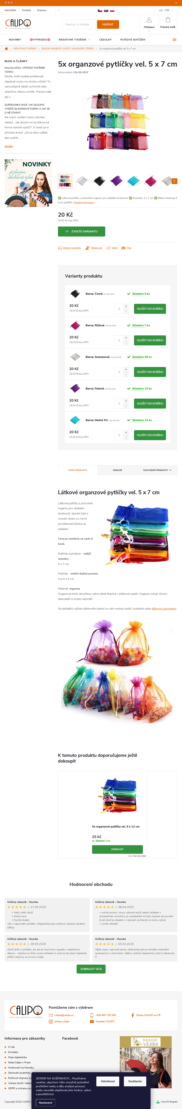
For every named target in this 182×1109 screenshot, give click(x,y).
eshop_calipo (61, 1021)
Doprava (41, 10)
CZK (167, 10)
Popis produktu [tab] (77, 470)
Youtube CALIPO (104, 1021)
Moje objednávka (17, 1057)
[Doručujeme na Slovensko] (106, 10)
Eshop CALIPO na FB (148, 1015)
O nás (11, 1047)
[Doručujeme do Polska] (112, 10)
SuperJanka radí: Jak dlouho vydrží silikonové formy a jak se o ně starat (27, 108)
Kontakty (26, 10)
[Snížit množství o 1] (126, 311)
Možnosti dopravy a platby (23, 1078)
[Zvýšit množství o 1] (126, 306)
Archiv (9, 146)
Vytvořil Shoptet (169, 1101)
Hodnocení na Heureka (21, 1067)
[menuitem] (15, 39)
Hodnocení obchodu (91, 884)
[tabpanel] (117, 814)
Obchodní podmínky (19, 1073)
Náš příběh (10, 10)
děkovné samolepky (163, 609)
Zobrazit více (91, 969)
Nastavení (45, 1103)
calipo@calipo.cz (64, 1015)
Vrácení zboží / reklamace (22, 1083)
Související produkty (155, 470)
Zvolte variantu (84, 231)
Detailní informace (84, 202)
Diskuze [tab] (117, 470)
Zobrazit (117, 849)
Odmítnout (108, 1081)
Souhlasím (135, 1081)
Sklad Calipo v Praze (19, 1062)
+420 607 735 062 (105, 1015)
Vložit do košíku (150, 309)
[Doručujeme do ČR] (100, 10)
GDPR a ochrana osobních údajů (26, 1088)
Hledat (108, 24)
